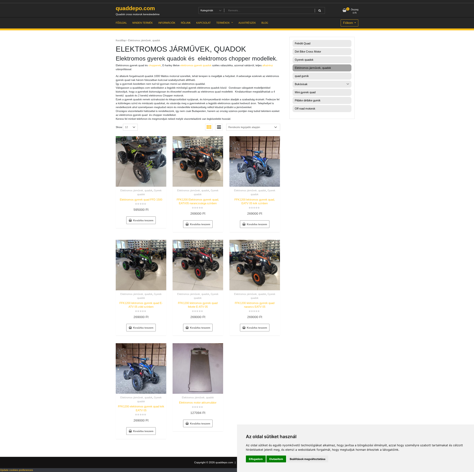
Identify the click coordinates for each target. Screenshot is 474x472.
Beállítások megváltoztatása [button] (307, 459)
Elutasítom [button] (276, 459)
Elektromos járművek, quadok (136, 190)
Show (119, 127)
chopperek (154, 65)
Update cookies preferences (16, 469)
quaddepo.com (135, 8)
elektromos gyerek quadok (195, 65)
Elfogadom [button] (256, 459)
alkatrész (267, 65)
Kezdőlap (121, 40)
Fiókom (348, 22)
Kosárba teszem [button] (143, 220)
